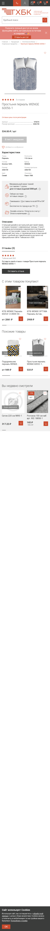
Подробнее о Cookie (19, 921)
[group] (12, 303)
